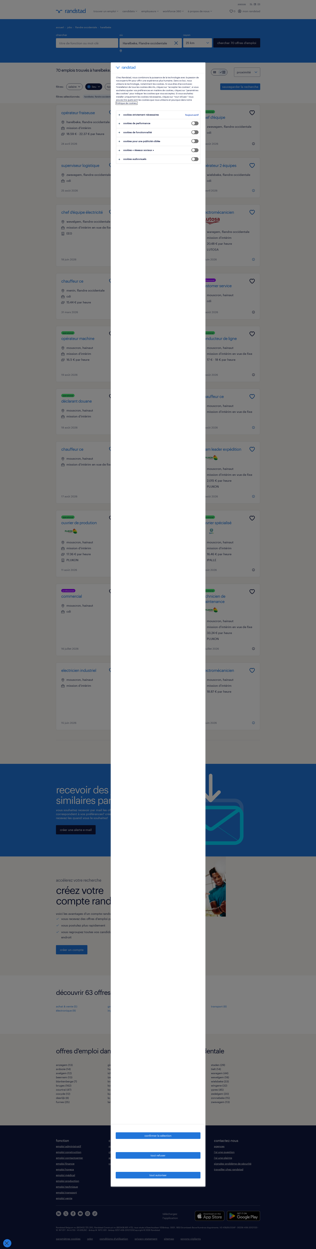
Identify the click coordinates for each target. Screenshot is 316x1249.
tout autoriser (158, 1175)
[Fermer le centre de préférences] (7, 1243)
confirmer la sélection (158, 1135)
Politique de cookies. (126, 103)
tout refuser (158, 1155)
